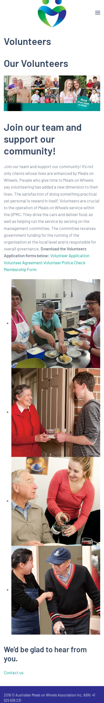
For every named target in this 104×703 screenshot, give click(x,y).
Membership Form (20, 269)
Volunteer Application (69, 255)
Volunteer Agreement (23, 262)
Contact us (13, 672)
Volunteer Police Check (64, 262)
